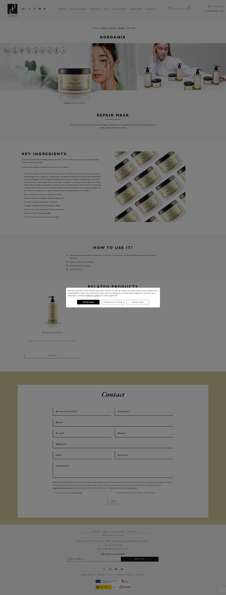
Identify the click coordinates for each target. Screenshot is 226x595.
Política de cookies (93, 295)
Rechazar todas (138, 302)
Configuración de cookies (113, 302)
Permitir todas (88, 302)
